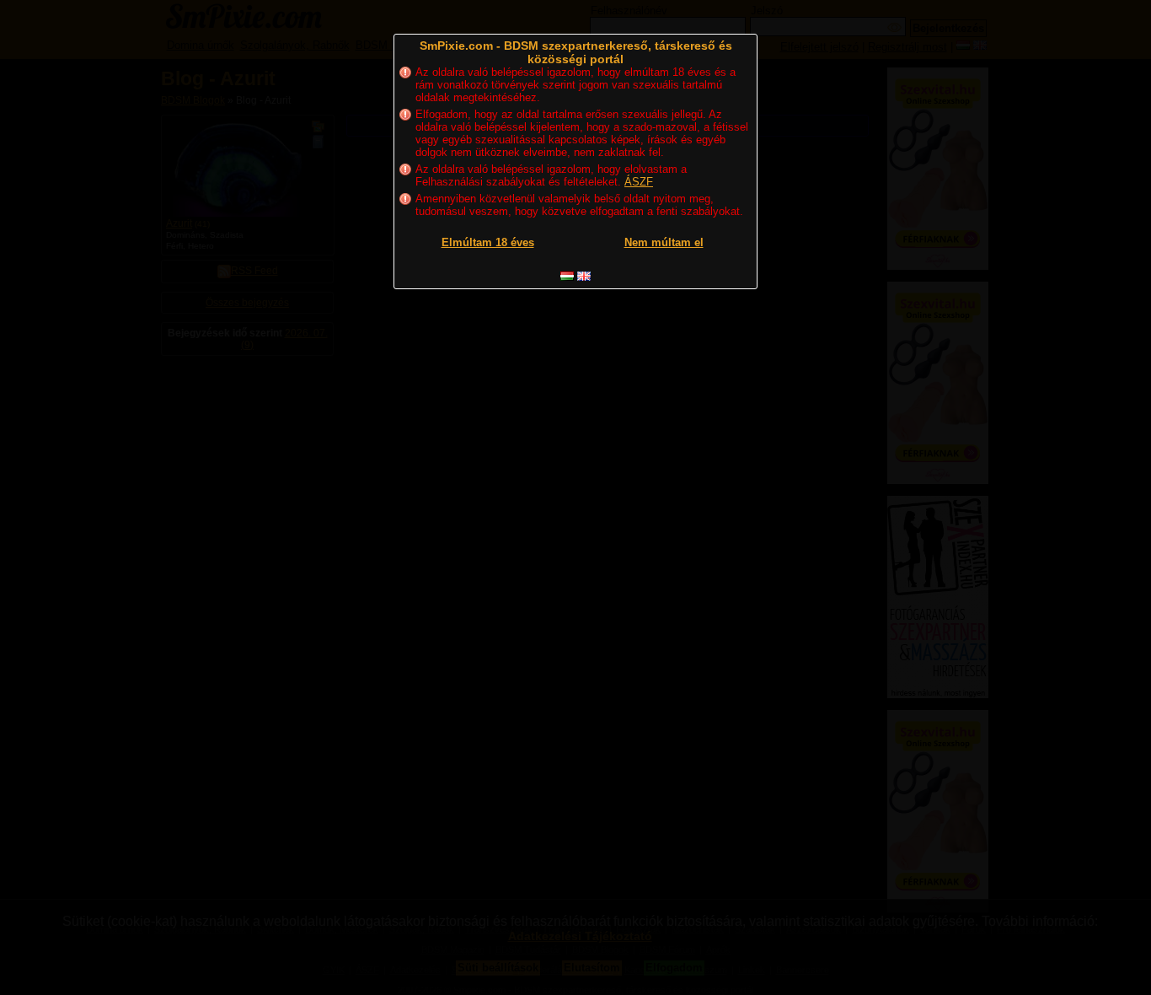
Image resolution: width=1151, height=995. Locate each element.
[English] (584, 276)
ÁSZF (638, 181)
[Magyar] (567, 276)
